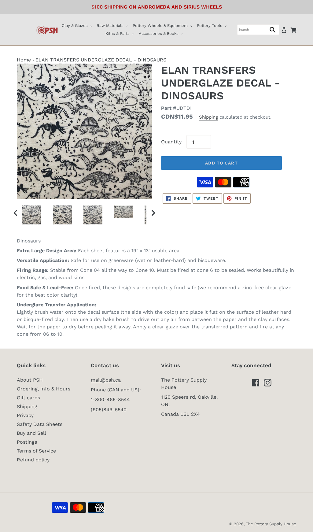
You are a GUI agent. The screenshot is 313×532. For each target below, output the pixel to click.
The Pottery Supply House (271, 524)
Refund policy (33, 460)
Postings (27, 442)
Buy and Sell (31, 433)
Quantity (171, 142)
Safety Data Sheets (39, 424)
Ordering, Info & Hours (43, 389)
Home (24, 60)
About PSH (30, 380)
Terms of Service (36, 451)
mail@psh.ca (106, 380)
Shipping (208, 117)
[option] (32, 215)
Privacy (25, 415)
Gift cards (28, 398)
